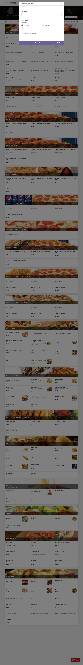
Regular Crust (26, 25)
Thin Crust (26, 27)
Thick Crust (47, 25)
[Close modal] (62, 3)
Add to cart (48, 43)
